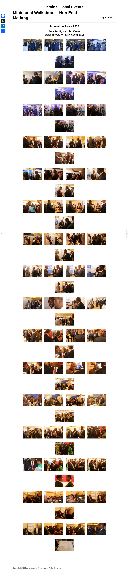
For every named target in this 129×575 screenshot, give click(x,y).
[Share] (3, 30)
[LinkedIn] (3, 25)
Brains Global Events (65, 7)
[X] (3, 20)
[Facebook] (3, 15)
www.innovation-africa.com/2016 (64, 34)
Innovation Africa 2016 (106, 18)
